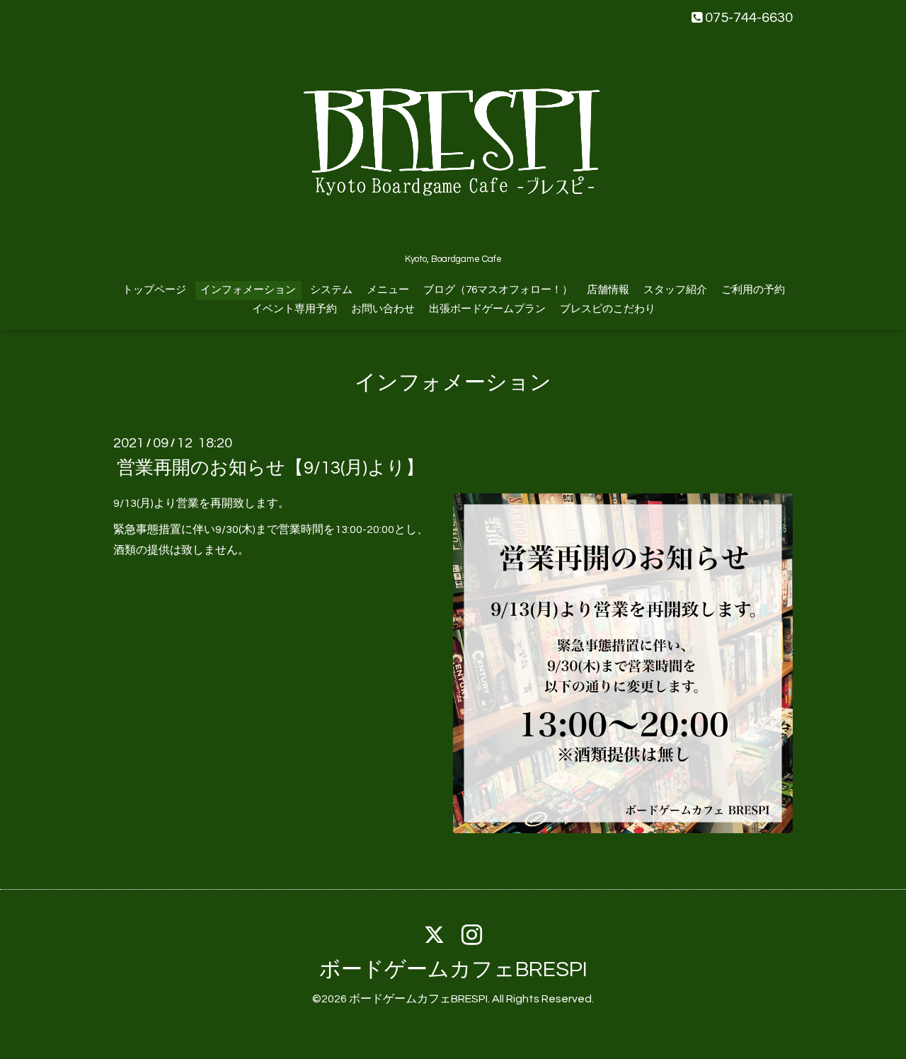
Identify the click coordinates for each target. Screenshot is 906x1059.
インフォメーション (248, 290)
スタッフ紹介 (675, 290)
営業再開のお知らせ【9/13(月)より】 (270, 468)
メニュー (388, 290)
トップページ (154, 290)
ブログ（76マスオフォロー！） (498, 290)
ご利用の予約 (753, 290)
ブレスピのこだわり (607, 309)
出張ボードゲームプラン (487, 309)
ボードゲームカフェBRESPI (453, 969)
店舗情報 (608, 290)
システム (331, 290)
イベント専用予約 (294, 309)
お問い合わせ (383, 309)
